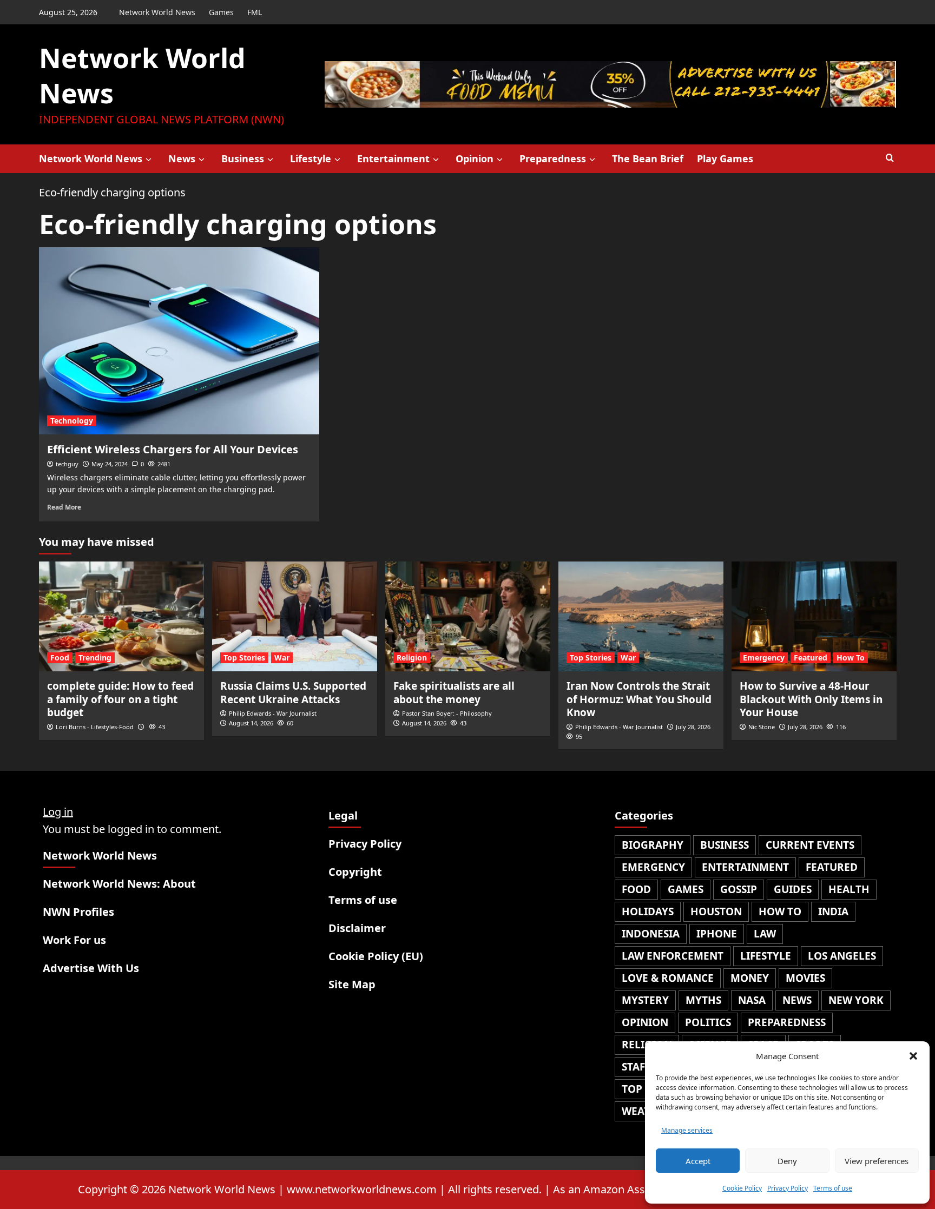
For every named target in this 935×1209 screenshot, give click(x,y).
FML (254, 12)
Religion (412, 657)
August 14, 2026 (251, 723)
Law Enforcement (672, 956)
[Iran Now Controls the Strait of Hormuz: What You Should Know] (640, 616)
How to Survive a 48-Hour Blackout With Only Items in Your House (811, 699)
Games (221, 12)
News (181, 158)
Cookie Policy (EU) (375, 956)
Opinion (474, 158)
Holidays (648, 911)
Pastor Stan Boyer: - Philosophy (447, 713)
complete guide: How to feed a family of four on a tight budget (120, 699)
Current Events (810, 845)
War (281, 657)
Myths (703, 1000)
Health (849, 889)
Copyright (355, 871)
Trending (94, 657)
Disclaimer (357, 928)
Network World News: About (119, 883)
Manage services (687, 1130)
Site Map (352, 984)
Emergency (764, 657)
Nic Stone (761, 727)
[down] (148, 159)
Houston (716, 911)
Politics (708, 1022)
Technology (71, 420)
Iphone (716, 934)
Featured (810, 657)
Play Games (725, 158)
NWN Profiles (78, 911)
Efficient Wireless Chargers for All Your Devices (172, 449)
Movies (805, 978)
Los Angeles (842, 956)
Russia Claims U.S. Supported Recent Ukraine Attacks (293, 692)
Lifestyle (310, 158)
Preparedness (552, 158)
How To (851, 657)
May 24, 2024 (109, 464)
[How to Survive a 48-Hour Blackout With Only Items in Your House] (814, 616)
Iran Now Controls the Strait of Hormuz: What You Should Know (639, 699)
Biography (652, 845)
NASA (752, 1000)
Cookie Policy (742, 1188)
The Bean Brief (647, 158)
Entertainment (393, 158)
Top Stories (244, 657)
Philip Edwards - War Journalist (273, 713)
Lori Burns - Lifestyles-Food (95, 727)
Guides (793, 889)
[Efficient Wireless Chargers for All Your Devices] (179, 340)
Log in (58, 811)
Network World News (157, 12)
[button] (913, 1056)
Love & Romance (668, 978)
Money (749, 978)
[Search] (890, 158)
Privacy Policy (787, 1188)
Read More (64, 507)
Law (765, 934)
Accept (698, 1160)
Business (242, 158)
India (833, 911)
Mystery (645, 1000)
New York (856, 1000)
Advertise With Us (91, 968)
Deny (787, 1160)
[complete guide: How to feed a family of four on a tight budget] (121, 616)
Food (59, 657)
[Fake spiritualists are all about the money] (467, 616)
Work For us (74, 940)
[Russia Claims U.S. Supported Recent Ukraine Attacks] (294, 616)
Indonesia (651, 934)
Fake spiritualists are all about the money (454, 692)
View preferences (876, 1160)
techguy (67, 464)
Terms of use (832, 1188)
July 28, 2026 (693, 727)
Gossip (738, 889)
